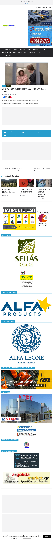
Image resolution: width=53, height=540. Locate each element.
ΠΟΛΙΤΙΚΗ (29, 49)
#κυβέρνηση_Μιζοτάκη (25, 132)
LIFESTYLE (20, 52)
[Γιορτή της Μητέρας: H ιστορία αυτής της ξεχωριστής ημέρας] (26, 180)
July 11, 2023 (25, 135)
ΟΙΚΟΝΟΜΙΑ (22, 49)
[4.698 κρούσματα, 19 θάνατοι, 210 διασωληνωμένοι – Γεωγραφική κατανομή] (44, 180)
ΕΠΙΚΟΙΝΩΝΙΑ (8, 55)
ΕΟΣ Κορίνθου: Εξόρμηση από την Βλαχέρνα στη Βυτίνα (8, 191)
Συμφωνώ (47, 536)
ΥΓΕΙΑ (14, 52)
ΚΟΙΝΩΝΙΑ (15, 49)
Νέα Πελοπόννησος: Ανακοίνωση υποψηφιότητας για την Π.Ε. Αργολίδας (40, 169)
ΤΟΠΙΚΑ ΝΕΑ (8, 49)
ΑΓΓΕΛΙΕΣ (39, 52)
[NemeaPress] (2, 52)
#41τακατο (18, 132)
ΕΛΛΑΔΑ (4, 85)
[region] (26, 536)
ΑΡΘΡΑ (25, 52)
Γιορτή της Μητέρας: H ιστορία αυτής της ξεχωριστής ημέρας (26, 191)
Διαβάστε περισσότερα (27, 538)
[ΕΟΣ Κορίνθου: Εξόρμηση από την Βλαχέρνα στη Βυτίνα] (9, 180)
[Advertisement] (26, 116)
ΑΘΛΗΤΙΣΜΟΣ (8, 52)
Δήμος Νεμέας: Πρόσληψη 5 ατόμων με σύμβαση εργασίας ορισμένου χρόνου (12, 169)
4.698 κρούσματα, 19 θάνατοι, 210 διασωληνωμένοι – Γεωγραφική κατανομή (44, 192)
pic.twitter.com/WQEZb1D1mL (37, 132)
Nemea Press (13, 94)
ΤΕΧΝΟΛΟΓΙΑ (32, 52)
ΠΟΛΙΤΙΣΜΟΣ (36, 49)
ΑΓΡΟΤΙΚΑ (43, 49)
